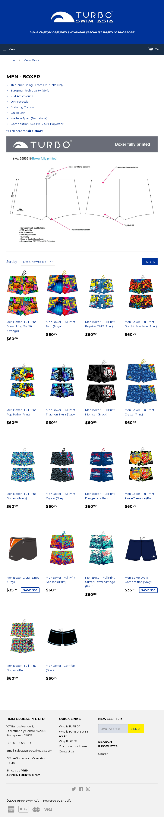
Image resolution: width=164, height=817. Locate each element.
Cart (157, 49)
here (19, 131)
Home (10, 60)
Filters (150, 261)
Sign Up (136, 728)
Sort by (11, 262)
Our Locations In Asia (73, 746)
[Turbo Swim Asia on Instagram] (88, 789)
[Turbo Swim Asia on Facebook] (81, 789)
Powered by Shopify (57, 800)
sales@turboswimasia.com (33, 750)
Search (103, 753)
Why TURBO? (68, 741)
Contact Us (66, 751)
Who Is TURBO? (70, 726)
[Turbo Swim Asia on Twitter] (74, 789)
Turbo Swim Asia (28, 800)
